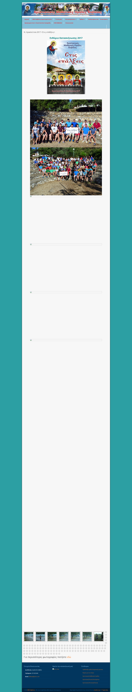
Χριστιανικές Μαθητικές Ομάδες (91, 676)
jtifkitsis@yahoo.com (34, 676)
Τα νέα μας (58, 19)
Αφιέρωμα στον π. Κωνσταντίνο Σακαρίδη (37, 23)
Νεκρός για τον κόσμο (88, 673)
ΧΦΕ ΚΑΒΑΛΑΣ (58, 23)
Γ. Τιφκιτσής (104, 690)
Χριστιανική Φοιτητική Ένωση (90, 683)
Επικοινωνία (69, 23)
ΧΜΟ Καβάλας (31, 690)
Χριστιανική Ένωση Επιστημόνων (91, 679)
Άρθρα (82, 19)
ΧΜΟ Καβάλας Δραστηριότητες (42, 19)
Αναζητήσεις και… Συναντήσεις (98, 19)
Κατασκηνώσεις (70, 19)
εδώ (69, 656)
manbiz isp (97, 690)
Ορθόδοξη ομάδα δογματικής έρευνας (93, 669)
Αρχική (27, 19)
